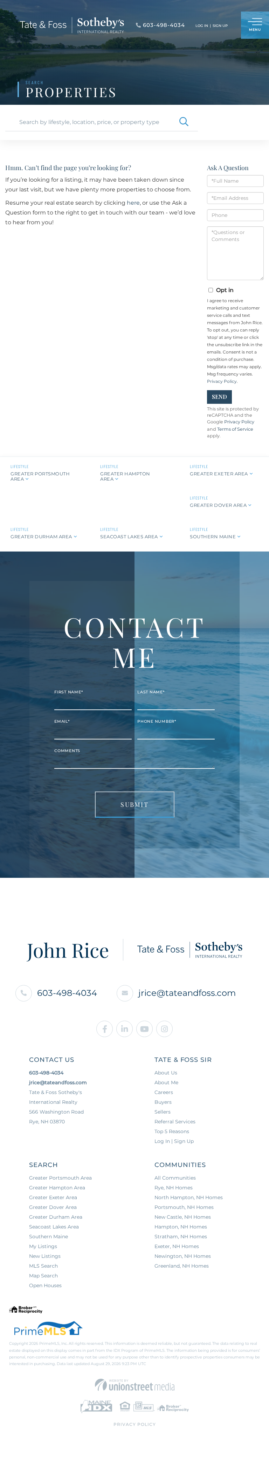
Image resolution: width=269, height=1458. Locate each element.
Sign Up (220, 25)
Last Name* (151, 692)
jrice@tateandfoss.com (187, 993)
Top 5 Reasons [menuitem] (171, 1131)
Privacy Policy (222, 381)
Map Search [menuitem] (43, 1276)
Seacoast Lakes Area (129, 536)
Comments (67, 750)
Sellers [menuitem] (162, 1112)
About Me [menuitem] (166, 1082)
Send (219, 396)
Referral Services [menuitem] (174, 1121)
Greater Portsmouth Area (40, 476)
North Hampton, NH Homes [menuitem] (188, 1197)
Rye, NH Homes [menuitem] (173, 1187)
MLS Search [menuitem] (43, 1266)
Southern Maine (213, 536)
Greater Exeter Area (219, 473)
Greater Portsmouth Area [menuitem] (60, 1178)
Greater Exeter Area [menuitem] (53, 1197)
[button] (184, 122)
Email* (62, 721)
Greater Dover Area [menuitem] (53, 1207)
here (133, 202)
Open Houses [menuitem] (45, 1285)
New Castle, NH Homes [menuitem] (182, 1217)
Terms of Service (235, 429)
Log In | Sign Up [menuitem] (174, 1141)
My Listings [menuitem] (43, 1246)
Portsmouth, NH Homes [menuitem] (184, 1207)
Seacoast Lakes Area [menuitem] (54, 1227)
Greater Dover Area (218, 505)
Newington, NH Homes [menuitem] (182, 1256)
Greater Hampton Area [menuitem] (57, 1187)
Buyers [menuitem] (163, 1102)
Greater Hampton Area (125, 476)
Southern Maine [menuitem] (48, 1236)
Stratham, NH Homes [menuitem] (180, 1236)
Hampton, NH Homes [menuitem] (180, 1227)
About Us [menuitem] (165, 1073)
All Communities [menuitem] (175, 1178)
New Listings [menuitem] (45, 1256)
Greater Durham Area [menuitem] (55, 1217)
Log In (201, 25)
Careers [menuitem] (163, 1092)
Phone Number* (156, 721)
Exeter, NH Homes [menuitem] (176, 1246)
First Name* (68, 692)
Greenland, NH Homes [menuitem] (181, 1266)
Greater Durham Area (41, 536)
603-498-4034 (67, 993)
